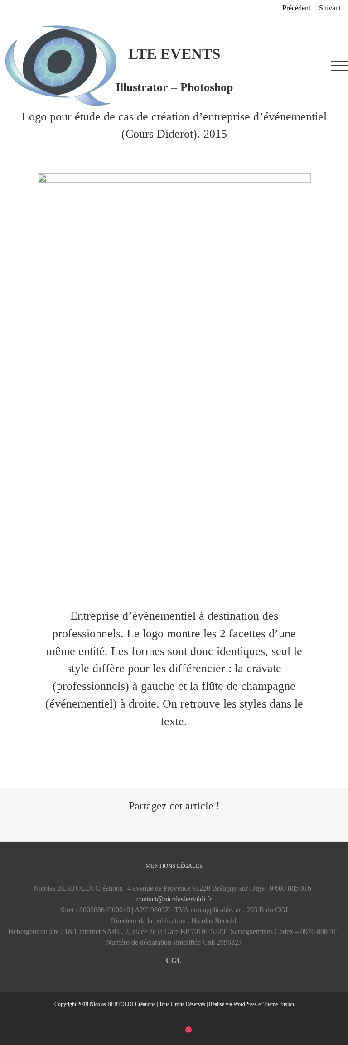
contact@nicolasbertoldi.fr (174, 899)
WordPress (245, 1004)
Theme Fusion (278, 1004)
